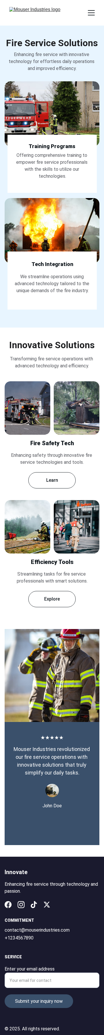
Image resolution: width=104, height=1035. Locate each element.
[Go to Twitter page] (46, 904)
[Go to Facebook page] (8, 904)
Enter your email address (30, 969)
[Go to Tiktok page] (33, 904)
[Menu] (91, 12)
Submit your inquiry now (39, 1001)
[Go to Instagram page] (21, 904)
